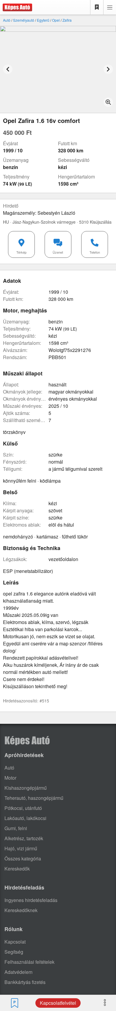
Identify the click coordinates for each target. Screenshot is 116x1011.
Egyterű (43, 20)
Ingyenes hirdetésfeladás (30, 900)
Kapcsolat (15, 941)
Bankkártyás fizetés (25, 982)
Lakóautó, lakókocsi (25, 818)
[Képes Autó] (16, 7)
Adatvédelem (18, 972)
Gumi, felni (15, 828)
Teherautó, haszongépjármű (33, 797)
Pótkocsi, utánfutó (23, 808)
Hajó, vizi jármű (20, 848)
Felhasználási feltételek (29, 961)
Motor (10, 777)
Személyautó (23, 20)
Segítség (13, 951)
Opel (56, 20)
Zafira (67, 20)
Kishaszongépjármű (25, 787)
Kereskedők (17, 868)
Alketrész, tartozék (23, 838)
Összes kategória (22, 858)
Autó (6, 20)
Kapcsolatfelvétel (58, 1002)
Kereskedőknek (20, 910)
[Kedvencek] (97, 7)
